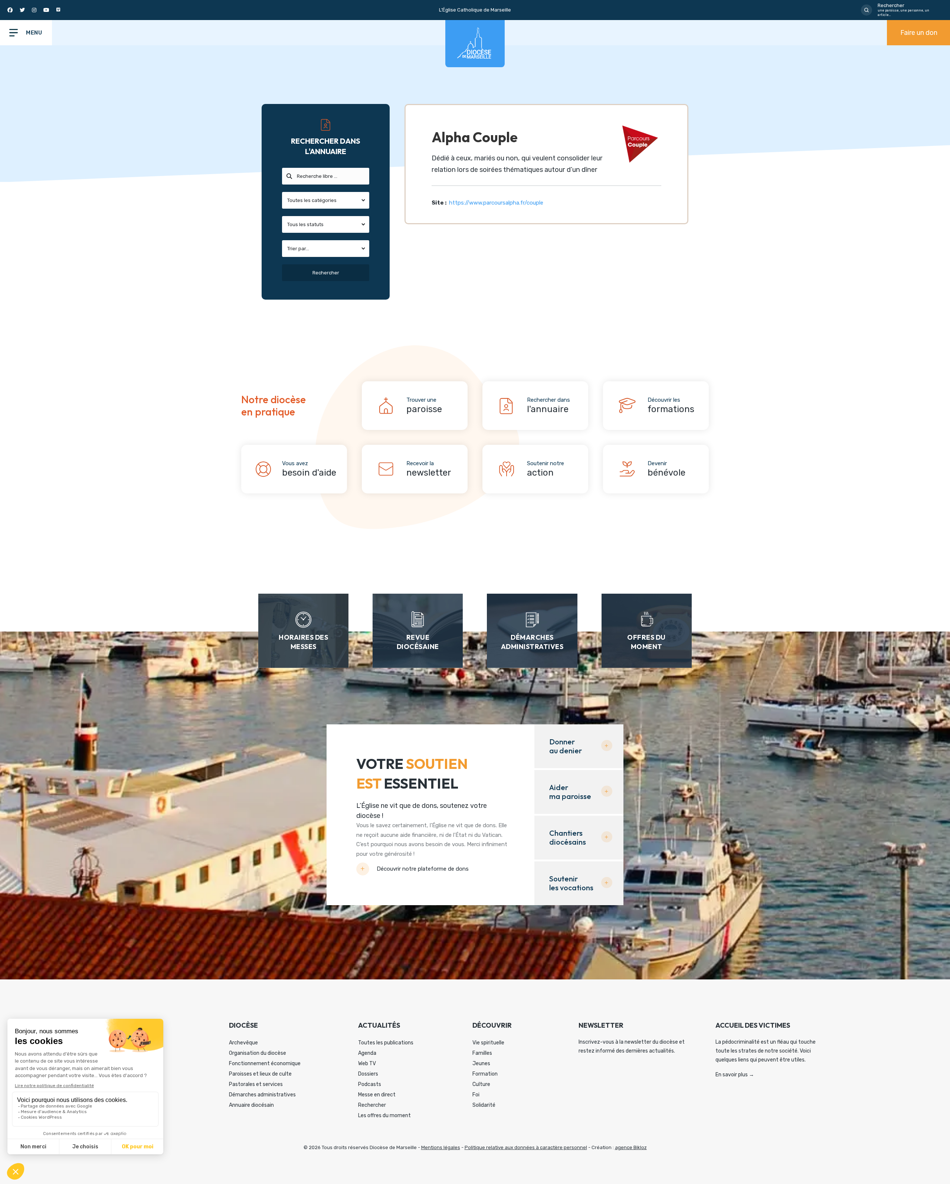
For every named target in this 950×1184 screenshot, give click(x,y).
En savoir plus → (734, 1075)
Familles (482, 1053)
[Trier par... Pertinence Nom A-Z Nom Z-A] (325, 248)
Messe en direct (377, 1095)
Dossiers (368, 1074)
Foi (475, 1095)
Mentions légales (440, 1147)
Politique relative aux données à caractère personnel (526, 1147)
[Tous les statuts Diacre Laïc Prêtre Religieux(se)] (325, 224)
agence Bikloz (631, 1147)
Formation (485, 1074)
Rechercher (372, 1105)
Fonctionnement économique (265, 1063)
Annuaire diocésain (251, 1105)
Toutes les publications (385, 1043)
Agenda (367, 1053)
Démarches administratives (262, 1095)
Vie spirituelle (488, 1043)
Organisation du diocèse (257, 1053)
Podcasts (369, 1084)
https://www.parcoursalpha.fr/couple (496, 202)
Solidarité (483, 1105)
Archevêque (243, 1043)
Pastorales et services (256, 1084)
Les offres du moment (384, 1115)
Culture (481, 1084)
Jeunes (481, 1063)
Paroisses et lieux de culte (260, 1074)
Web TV (367, 1063)
